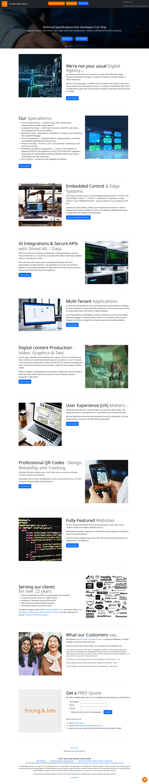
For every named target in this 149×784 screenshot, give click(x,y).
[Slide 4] (76, 46)
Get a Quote (83, 3)
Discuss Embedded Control (78, 217)
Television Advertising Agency (36, 615)
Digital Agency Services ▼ (56, 3)
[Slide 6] (82, 46)
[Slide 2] (70, 46)
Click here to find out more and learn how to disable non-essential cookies (99, 763)
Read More (67, 39)
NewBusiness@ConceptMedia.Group (62, 761)
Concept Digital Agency (17, 4)
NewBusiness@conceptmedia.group (88, 725)
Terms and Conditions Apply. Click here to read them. (95, 761)
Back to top (74, 748)
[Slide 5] (79, 46)
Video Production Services (49, 612)
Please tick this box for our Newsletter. (87, 712)
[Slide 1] (66, 46)
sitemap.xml (74, 777)
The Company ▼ (71, 3)
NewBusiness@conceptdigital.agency (135, 6)
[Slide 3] (73, 46)
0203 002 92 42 (128, 2)
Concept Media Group (54, 609)
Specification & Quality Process (89, 639)
